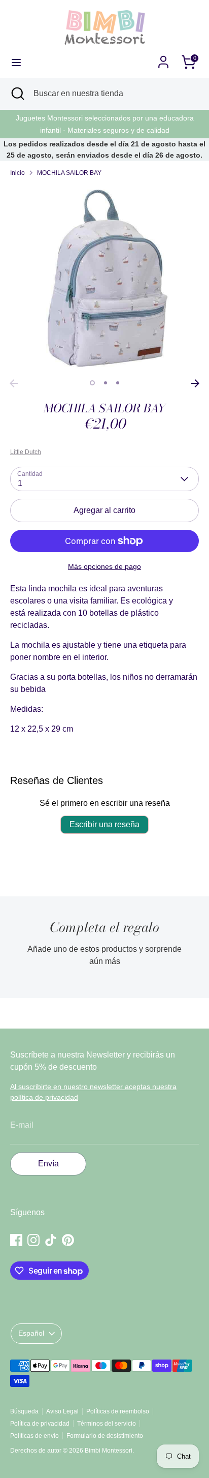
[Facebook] (76, 810)
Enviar (105, 777)
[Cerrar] (186, 654)
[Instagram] (93, 810)
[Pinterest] (128, 810)
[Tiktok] (110, 810)
